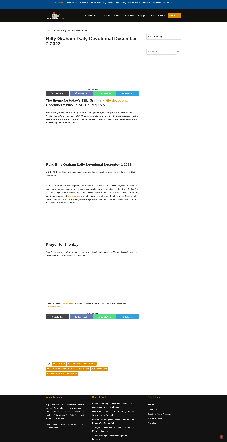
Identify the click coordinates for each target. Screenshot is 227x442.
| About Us (71, 424)
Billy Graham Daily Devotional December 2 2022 (68, 369)
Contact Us (174, 15)
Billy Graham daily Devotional (81, 364)
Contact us (152, 409)
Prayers (117, 16)
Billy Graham (67, 303)
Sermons (106, 16)
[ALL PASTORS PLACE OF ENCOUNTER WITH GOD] (55, 15)
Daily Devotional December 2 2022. (62, 374)
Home (48, 31)
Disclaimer (152, 423)
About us (151, 405)
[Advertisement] (92, 70)
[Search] (178, 51)
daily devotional (116, 100)
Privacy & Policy (155, 419)
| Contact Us (81, 424)
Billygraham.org (53, 307)
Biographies (143, 16)
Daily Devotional (99, 369)
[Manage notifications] (221, 437)
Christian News (158, 16)
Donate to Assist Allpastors (160, 414)
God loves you (73, 196)
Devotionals (129, 16)
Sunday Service (92, 16)
